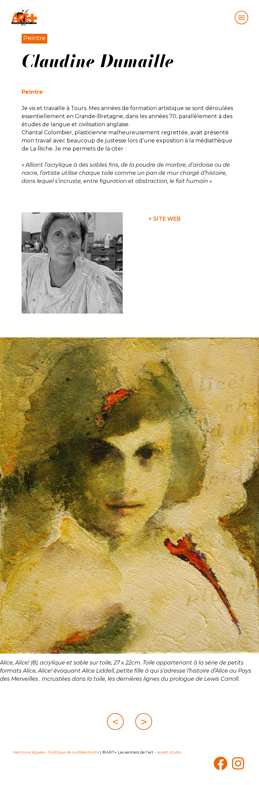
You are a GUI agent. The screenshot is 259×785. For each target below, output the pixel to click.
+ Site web (164, 219)
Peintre (34, 38)
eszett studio (169, 752)
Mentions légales (29, 752)
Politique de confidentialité (73, 752)
